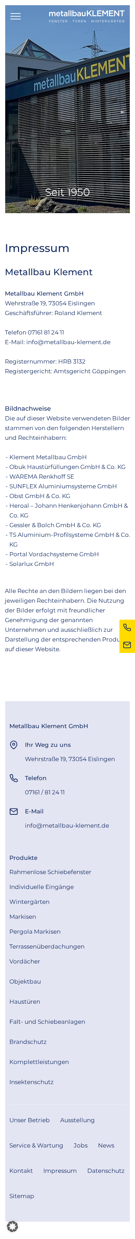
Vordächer (24, 961)
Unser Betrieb (29, 1120)
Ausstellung (77, 1120)
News (106, 1145)
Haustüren (24, 1001)
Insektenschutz (31, 1082)
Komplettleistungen (39, 1061)
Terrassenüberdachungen (46, 946)
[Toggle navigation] (15, 16)
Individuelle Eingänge (41, 886)
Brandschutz (28, 1041)
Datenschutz (106, 1170)
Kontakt (21, 1170)
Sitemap (21, 1196)
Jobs (81, 1145)
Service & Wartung (36, 1145)
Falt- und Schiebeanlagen (47, 1021)
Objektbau (25, 981)
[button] (12, 1226)
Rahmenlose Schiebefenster (50, 872)
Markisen (22, 916)
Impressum (60, 1170)
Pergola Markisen (35, 931)
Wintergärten (29, 901)
